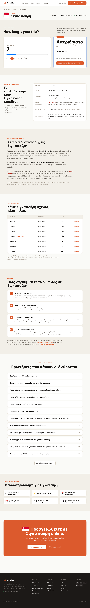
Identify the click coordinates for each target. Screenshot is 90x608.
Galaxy (48, 344)
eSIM (14, 9)
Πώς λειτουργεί (35, 3)
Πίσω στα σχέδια (36, 547)
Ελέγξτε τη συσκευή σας (45, 342)
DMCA (63, 588)
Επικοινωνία (64, 591)
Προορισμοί (25, 3)
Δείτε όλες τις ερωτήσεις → (45, 463)
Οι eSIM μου (50, 582)
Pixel (52, 344)
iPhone (43, 344)
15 (21, 58)
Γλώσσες (35, 591)
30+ (26, 58)
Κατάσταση (35, 593)
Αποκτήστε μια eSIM (76, 3)
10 (16, 58)
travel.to (6, 9)
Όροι (62, 582)
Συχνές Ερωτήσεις (37, 588)
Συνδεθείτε (62, 3)
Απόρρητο (64, 585)
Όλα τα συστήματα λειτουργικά (12, 591)
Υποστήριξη (46, 3)
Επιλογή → (77, 221)
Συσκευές (35, 585)
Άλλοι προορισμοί (55, 547)
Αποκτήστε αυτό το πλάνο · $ (69, 63)
